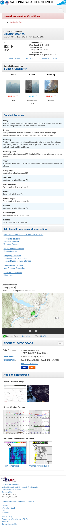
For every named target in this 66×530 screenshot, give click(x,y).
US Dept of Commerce (10, 484)
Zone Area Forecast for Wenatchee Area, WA (23, 235)
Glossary (5, 512)
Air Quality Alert (16, 22)
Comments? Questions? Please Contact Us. (18, 501)
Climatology (9, 275)
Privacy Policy (7, 516)
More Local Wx (15, 58)
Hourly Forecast (47, 58)
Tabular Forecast (10, 251)
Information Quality (9, 508)
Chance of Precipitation (39, 465)
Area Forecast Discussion (14, 268)
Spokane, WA (7, 492)
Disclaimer (26, 336)
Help (3, 510)
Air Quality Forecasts (12, 255)
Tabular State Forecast (13, 272)
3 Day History (29, 58)
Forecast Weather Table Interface (17, 260)
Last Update (8, 356)
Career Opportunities (9, 524)
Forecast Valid (9, 359)
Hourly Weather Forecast (14, 248)
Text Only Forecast (11, 244)
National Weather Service (11, 489)
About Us (5, 521)
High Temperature (11, 465)
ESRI (43, 336)
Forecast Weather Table (13, 265)
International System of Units (15, 258)
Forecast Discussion (12, 238)
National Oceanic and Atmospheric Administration (20, 487)
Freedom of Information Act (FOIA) (15, 519)
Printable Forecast (11, 241)
